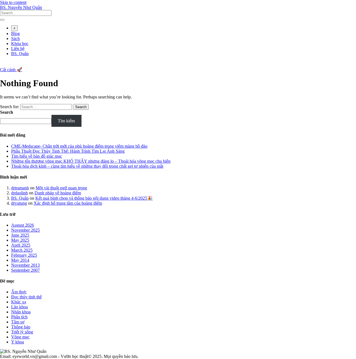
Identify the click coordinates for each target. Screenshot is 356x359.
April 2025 (20, 245)
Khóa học (19, 43)
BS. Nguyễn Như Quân (21, 7)
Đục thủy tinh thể (26, 296)
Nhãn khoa (21, 312)
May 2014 (20, 260)
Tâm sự (17, 322)
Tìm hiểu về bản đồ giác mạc (36, 156)
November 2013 (25, 265)
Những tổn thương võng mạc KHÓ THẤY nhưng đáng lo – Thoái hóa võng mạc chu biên (90, 161)
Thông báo (20, 327)
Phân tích (19, 317)
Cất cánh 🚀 (11, 69)
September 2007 (25, 270)
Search (6, 112)
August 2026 (22, 225)
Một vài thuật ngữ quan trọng (61, 187)
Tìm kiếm (66, 120)
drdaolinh (19, 192)
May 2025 (20, 240)
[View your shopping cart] (3, 64)
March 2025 (22, 250)
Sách (15, 38)
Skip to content (13, 2)
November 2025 (25, 230)
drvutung (19, 203)
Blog (15, 33)
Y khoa (17, 342)
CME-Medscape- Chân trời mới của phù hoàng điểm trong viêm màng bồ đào (79, 146)
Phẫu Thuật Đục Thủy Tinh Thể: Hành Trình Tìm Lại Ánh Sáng (68, 151)
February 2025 (24, 255)
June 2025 (20, 235)
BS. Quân (20, 53)
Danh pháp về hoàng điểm (57, 192)
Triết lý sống (22, 332)
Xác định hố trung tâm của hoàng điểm (68, 203)
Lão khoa (19, 306)
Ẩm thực (19, 291)
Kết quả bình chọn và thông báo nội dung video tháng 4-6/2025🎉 (94, 198)
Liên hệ (17, 48)
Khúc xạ (18, 301)
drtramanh (20, 187)
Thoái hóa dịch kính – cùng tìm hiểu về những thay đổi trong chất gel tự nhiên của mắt (87, 166)
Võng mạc (20, 337)
